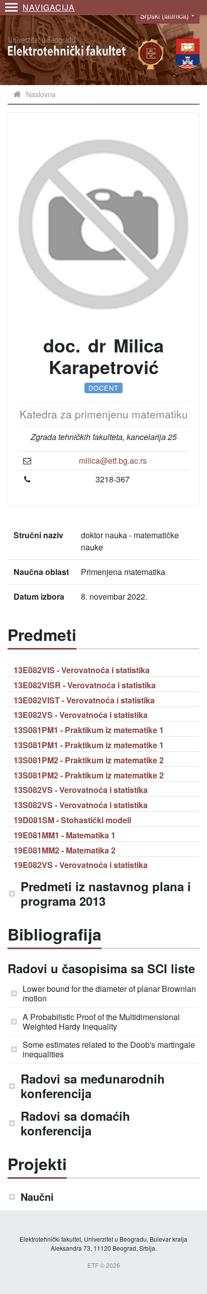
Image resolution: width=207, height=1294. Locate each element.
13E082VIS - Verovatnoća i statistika (82, 670)
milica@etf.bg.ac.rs (113, 460)
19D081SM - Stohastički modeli (72, 820)
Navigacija (49, 7)
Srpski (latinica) (164, 16)
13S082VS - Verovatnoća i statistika (81, 790)
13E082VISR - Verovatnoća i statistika (85, 685)
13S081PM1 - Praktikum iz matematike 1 (89, 730)
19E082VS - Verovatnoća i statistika (81, 865)
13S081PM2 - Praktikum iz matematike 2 (89, 760)
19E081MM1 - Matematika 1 (65, 835)
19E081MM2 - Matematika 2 (65, 850)
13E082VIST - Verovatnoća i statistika (84, 700)
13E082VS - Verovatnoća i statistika (81, 715)
